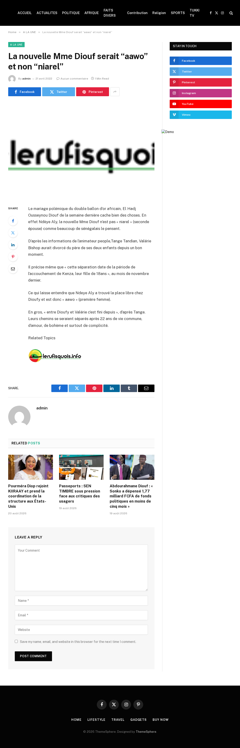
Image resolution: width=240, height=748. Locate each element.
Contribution (137, 13)
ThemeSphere (146, 731)
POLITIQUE (71, 13)
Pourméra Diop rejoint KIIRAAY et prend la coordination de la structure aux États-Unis (28, 496)
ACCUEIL (25, 13)
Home (76, 719)
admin (26, 78)
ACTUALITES (47, 13)
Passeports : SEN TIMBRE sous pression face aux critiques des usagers (79, 494)
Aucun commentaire (74, 78)
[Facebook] (13, 220)
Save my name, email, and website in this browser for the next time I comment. (78, 642)
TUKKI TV (194, 12)
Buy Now (161, 719)
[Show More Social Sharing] (115, 91)
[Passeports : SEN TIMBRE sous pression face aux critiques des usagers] (81, 467)
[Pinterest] (13, 256)
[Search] (231, 13)
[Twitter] (13, 232)
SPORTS (178, 13)
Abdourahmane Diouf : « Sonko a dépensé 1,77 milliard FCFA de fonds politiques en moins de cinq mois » (131, 496)
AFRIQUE (91, 13)
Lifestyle (96, 719)
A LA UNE (16, 44)
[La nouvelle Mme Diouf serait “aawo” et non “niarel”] (81, 150)
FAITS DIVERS (110, 12)
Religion (159, 13)
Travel (117, 719)
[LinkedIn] (13, 244)
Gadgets (138, 719)
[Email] (13, 268)
